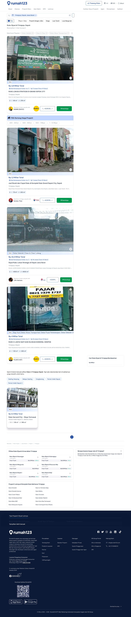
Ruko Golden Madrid (41, 498)
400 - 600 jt (14, 123)
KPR (58, 546)
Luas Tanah (55, 21)
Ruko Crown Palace (14, 494)
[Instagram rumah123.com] (106, 532)
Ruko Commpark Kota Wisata (44, 504)
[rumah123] (20, 532)
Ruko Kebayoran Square (15, 504)
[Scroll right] (72, 33)
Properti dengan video (36, 21)
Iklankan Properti (62, 543)
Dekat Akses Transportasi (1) (59, 33)
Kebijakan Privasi (77, 543)
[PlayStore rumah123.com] (30, 601)
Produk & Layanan (47, 546)
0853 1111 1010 (26, 562)
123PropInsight (46, 560)
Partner (44, 549)
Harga (48, 21)
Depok (31, 443)
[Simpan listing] (70, 39)
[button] (37, 15)
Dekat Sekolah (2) (27, 33)
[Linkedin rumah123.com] (115, 532)
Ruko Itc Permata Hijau (42, 488)
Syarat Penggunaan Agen (79, 549)
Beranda (9, 443)
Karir (43, 553)
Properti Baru (23, 21)
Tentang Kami (46, 543)
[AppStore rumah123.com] (15, 601)
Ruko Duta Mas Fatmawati (43, 501)
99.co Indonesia (96, 543)
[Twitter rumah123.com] (102, 532)
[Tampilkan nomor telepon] (52, 108)
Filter (11, 21)
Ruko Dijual (16, 443)
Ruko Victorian (40, 494)
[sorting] (16, 21)
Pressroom (45, 556)
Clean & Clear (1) (41, 33)
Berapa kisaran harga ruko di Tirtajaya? (91, 451)
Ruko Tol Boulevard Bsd (15, 498)
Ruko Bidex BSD (13, 501)
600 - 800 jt (27, 123)
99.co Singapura (96, 546)
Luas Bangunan (67, 21)
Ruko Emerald (13, 488)
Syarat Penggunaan (77, 546)
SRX (92, 549)
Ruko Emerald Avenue (15, 491)
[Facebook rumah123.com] (98, 532)
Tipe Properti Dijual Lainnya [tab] (18, 516)
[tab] (105, 363)
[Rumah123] (17, 3)
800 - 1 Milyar (40, 123)
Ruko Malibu (39, 491)
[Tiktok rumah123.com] (120, 532)
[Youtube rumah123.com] (111, 532)
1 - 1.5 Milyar (53, 123)
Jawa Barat (24, 443)
